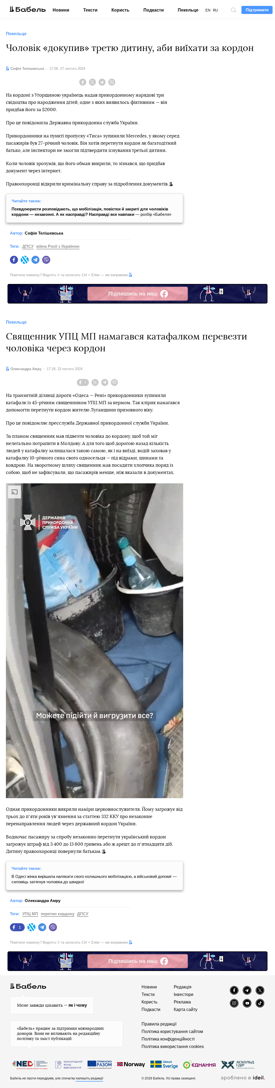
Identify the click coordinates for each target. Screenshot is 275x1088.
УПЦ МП (30, 913)
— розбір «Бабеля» (91, 212)
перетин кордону (57, 913)
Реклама (182, 1002)
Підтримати (257, 10)
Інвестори (183, 994)
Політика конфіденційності (168, 1039)
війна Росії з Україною (57, 246)
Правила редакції (159, 1024)
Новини (61, 10)
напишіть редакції (89, 1078)
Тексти (90, 10)
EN (207, 10)
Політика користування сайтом (172, 1031)
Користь (120, 10)
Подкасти (153, 10)
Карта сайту (185, 1009)
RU (215, 10)
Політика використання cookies (173, 1046)
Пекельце (188, 10)
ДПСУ (28, 246)
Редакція (182, 987)
